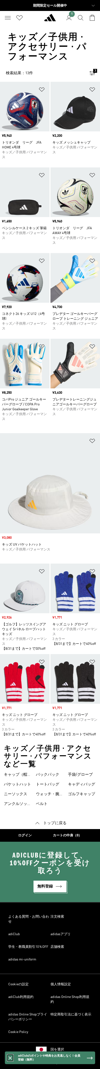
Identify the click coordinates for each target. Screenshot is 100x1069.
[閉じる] (10, 1058)
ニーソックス (15, 794)
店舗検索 (57, 947)
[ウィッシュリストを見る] (19, 18)
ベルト (42, 804)
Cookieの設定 (18, 984)
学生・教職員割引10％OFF (28, 947)
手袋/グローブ (80, 775)
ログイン (25, 835)
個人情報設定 (60, 984)
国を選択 (57, 1049)
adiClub (14, 934)
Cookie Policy (18, 1032)
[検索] (80, 18)
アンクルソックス (17, 804)
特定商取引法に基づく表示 (70, 1014)
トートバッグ (47, 784)
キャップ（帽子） (15, 775)
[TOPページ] (50, 20)
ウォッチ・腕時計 (49, 794)
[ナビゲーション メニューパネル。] (8, 18)
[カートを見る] (92, 18)
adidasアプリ (60, 934)
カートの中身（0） (67, 835)
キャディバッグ (81, 784)
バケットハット (17, 784)
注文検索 (57, 916)
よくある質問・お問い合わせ (28, 919)
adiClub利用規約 (20, 997)
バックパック (47, 775)
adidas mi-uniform (22, 959)
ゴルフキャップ (81, 794)
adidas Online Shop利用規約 (69, 999)
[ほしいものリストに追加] (42, 90)
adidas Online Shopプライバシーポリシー (27, 1017)
